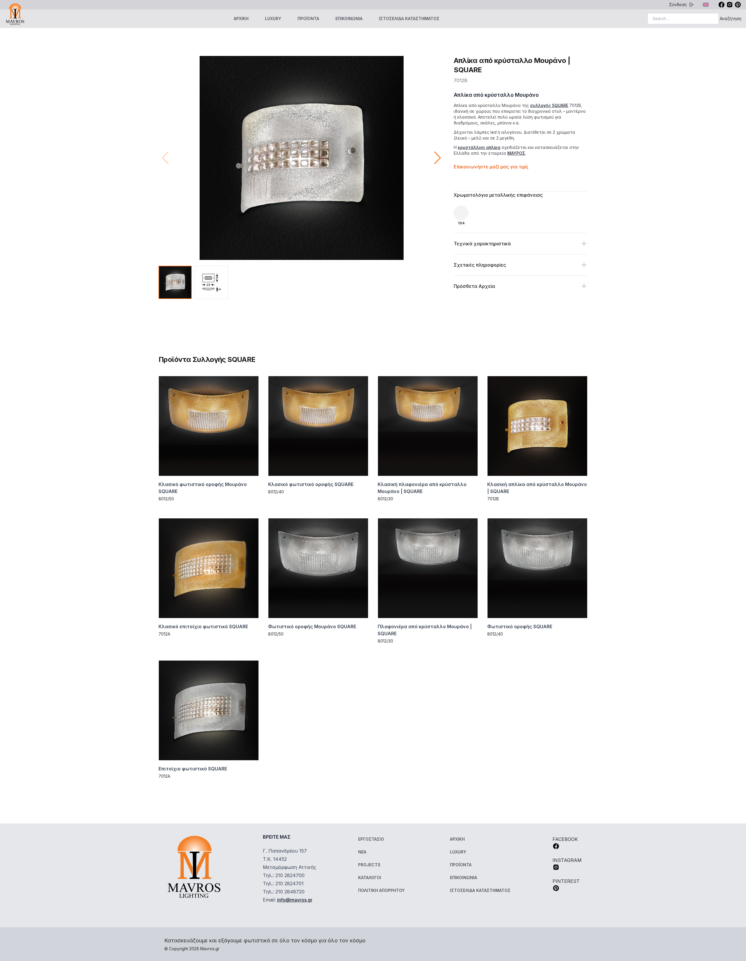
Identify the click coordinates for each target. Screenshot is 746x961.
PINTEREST (566, 881)
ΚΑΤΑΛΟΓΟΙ (369, 877)
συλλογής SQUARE (549, 105)
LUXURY (273, 18)
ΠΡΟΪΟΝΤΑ (308, 18)
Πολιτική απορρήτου (381, 890)
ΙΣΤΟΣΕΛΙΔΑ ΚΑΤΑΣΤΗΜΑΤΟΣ (409, 18)
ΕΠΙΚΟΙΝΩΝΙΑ (349, 18)
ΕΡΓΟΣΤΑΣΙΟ (371, 839)
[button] (437, 158)
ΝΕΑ (362, 851)
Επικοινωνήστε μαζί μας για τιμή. (491, 167)
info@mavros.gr (294, 900)
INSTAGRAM (567, 860)
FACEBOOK (565, 839)
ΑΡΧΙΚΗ (241, 18)
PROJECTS (369, 864)
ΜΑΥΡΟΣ (516, 153)
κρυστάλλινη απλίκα (479, 147)
